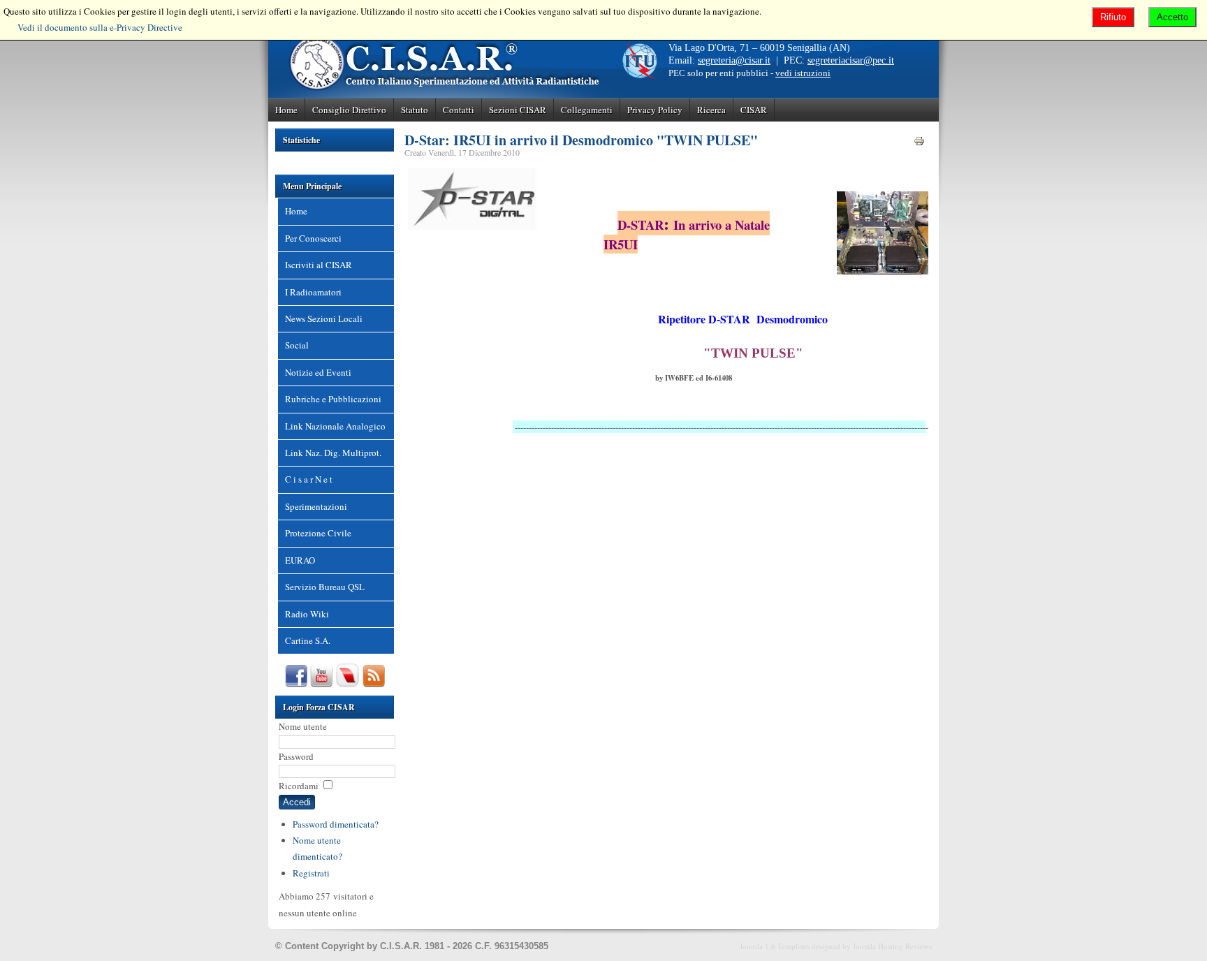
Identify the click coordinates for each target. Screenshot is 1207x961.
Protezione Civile (318, 533)
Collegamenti (587, 109)
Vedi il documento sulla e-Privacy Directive (99, 27)
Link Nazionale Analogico (335, 426)
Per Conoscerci (313, 238)
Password (296, 756)
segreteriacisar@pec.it (850, 60)
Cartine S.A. (307, 640)
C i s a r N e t (308, 479)
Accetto (1172, 17)
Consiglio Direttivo (349, 109)
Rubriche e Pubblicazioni (333, 399)
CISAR (753, 109)
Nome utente (303, 726)
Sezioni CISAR (517, 109)
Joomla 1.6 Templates (775, 946)
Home (286, 109)
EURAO (300, 560)
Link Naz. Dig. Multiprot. (333, 452)
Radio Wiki (307, 614)
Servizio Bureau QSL (325, 586)
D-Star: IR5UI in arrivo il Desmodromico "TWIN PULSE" (581, 140)
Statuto (414, 109)
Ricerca (711, 109)
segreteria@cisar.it (734, 60)
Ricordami (299, 785)
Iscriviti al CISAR (318, 264)
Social (297, 345)
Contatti (458, 109)
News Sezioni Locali (324, 318)
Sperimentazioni (316, 506)
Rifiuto (1113, 17)
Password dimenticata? (336, 824)
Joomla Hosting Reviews (892, 946)
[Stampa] (919, 143)
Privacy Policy (654, 109)
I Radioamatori (313, 292)
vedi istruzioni (803, 73)
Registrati (311, 873)
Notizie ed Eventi (318, 372)
